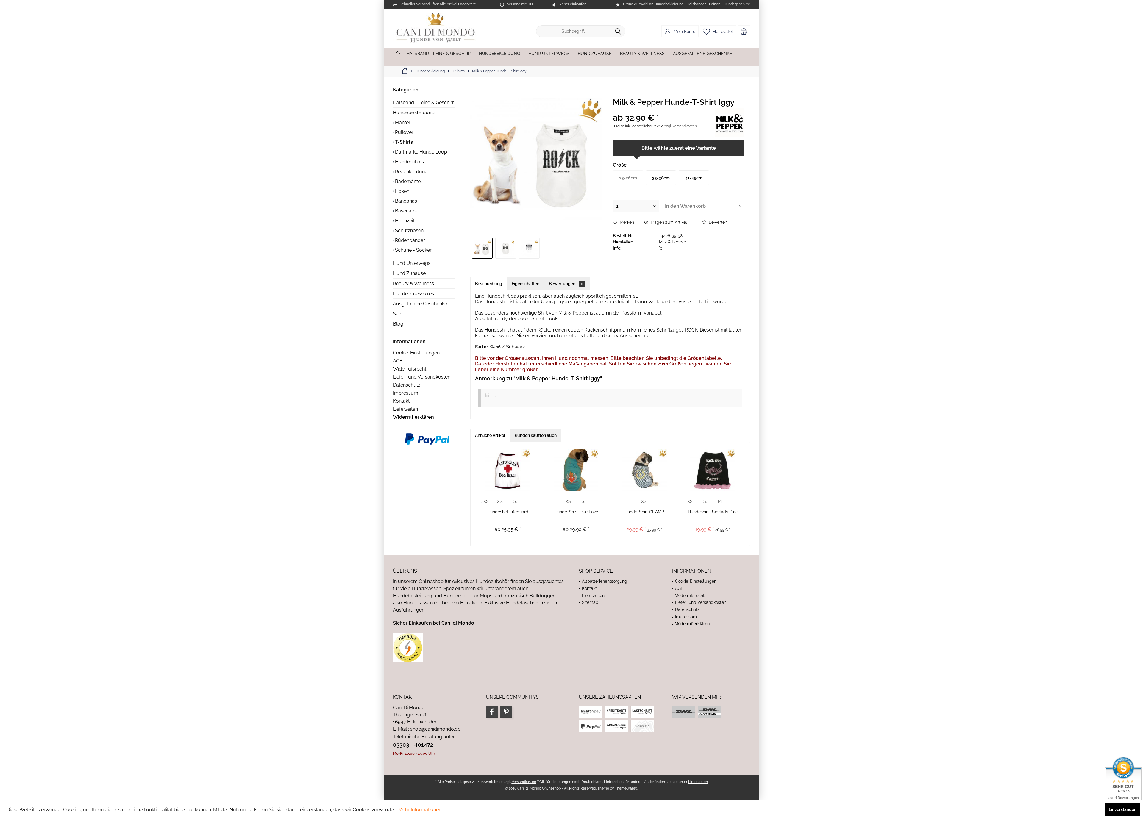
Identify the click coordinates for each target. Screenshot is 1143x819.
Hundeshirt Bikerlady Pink (713, 511)
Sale (397, 314)
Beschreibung (488, 283)
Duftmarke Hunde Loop (420, 152)
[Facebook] (492, 712)
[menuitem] (744, 31)
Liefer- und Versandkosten (421, 377)
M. (720, 501)
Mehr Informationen (419, 809)
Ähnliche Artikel (490, 435)
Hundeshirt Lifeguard (507, 511)
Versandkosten (524, 782)
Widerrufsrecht (409, 369)
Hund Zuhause (409, 273)
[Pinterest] (506, 712)
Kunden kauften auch (536, 435)
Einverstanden (1122, 809)
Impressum (405, 393)
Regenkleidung (411, 171)
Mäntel (402, 122)
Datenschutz (406, 385)
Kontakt (401, 401)
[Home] (397, 54)
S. (515, 501)
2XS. (485, 501)
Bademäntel (408, 181)
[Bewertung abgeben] (663, 110)
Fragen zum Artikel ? (669, 222)
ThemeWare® (626, 788)
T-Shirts (403, 142)
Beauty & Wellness (413, 283)
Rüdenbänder (409, 240)
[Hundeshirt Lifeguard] (508, 470)
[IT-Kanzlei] (478, 647)
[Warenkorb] (744, 31)
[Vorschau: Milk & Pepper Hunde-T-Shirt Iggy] (482, 248)
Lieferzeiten (405, 409)
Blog (398, 324)
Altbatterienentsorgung (604, 581)
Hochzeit (404, 220)
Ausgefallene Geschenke (420, 304)
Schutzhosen (409, 230)
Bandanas (405, 201)
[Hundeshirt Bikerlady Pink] (713, 470)
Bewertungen (566, 283)
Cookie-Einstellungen (416, 353)
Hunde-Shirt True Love (576, 511)
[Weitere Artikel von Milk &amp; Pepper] (729, 122)
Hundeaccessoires (413, 293)
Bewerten (717, 222)
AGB (398, 361)
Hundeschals (409, 162)
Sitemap (590, 602)
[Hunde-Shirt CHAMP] (644, 470)
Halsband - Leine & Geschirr (423, 102)
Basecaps (405, 211)
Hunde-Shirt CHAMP (644, 511)
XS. (500, 501)
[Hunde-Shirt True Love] (576, 470)
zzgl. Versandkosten (680, 126)
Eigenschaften (525, 283)
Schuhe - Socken (413, 250)
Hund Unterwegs (411, 263)
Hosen (401, 191)
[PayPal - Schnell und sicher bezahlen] (427, 439)
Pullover (403, 132)
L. (530, 501)
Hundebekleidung (414, 112)
